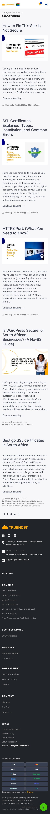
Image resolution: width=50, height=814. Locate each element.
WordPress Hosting (12, 424)
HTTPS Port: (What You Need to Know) (23, 230)
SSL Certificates (9, 636)
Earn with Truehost (10, 674)
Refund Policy (8, 738)
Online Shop (7, 658)
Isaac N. (8, 499)
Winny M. (8, 105)
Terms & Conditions (11, 729)
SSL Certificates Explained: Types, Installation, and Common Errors (25, 127)
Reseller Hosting (9, 679)
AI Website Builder (10, 653)
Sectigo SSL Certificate (31, 506)
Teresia (7, 213)
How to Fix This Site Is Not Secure (22, 28)
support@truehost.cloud (17, 559)
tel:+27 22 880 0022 (15, 551)
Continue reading (14, 98)
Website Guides (36, 501)
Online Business (23, 501)
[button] (17, 4)
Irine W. (7, 315)
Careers (5, 684)
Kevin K (7, 422)
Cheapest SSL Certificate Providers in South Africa (24, 503)
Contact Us (7, 712)
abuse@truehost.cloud (18, 746)
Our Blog (6, 707)
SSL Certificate (33, 105)
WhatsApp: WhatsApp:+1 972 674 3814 (24, 554)
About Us (6, 702)
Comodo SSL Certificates (11, 506)
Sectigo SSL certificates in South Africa (23, 442)
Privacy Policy (8, 734)
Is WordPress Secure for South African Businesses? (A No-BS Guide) (23, 337)
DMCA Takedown (9, 742)
